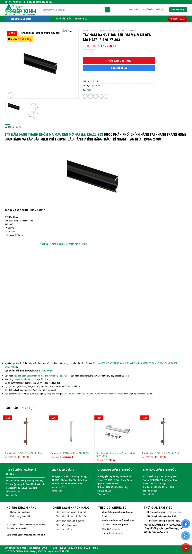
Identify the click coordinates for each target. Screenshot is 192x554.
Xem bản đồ (11, 495)
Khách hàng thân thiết (20, 516)
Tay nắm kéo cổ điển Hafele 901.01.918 (160, 453)
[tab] (7, 127)
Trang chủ (132, 10)
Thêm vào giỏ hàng (119, 60)
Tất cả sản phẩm (63, 19)
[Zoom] (10, 95)
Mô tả (7, 127)
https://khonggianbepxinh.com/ (117, 512)
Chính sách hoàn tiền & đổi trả (70, 520)
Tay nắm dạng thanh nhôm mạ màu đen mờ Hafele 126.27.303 (54, 134)
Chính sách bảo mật (65, 529)
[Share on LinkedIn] (105, 96)
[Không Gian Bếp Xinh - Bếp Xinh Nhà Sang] (21, 9)
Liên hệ (159, 10)
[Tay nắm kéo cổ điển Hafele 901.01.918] (163, 431)
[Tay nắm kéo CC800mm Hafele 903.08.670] (72, 431)
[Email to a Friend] (95, 96)
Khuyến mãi (147, 10)
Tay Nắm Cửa (132, 30)
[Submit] (107, 9)
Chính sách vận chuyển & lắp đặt (71, 512)
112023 (89, 90)
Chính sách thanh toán (66, 525)
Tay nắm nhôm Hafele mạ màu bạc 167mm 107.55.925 (115, 455)
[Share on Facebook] (85, 96)
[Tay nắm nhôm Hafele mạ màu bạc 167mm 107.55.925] (117, 431)
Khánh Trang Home (43, 370)
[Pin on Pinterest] (100, 96)
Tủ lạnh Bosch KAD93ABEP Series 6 (143, 363)
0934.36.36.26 (70, 393)
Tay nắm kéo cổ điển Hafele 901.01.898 (23, 453)
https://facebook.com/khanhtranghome (99, 393)
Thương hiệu (81, 19)
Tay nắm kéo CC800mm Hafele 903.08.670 (70, 453)
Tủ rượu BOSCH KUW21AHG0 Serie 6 (109, 363)
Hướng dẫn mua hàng (20, 512)
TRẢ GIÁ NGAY (119, 68)
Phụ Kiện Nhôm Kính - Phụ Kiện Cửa (109, 30)
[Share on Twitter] (90, 96)
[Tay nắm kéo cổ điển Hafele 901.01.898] (26, 431)
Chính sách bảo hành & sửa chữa (71, 516)
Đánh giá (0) (15, 127)
